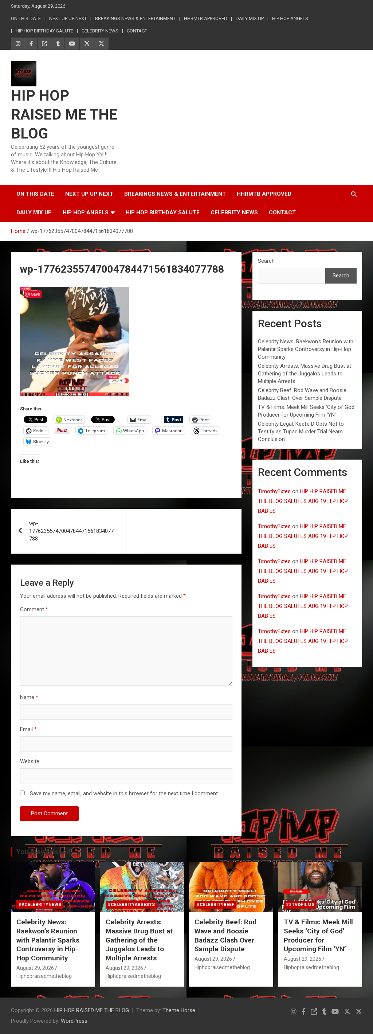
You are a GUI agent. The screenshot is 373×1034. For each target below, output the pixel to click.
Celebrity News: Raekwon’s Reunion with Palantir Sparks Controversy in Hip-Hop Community (305, 349)
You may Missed (43, 851)
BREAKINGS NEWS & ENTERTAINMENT (135, 18)
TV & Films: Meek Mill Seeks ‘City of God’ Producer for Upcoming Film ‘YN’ (318, 935)
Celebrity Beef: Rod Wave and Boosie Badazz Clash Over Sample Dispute (225, 935)
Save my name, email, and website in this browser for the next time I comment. (124, 793)
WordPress (74, 1021)
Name (29, 697)
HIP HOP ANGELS (290, 18)
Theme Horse (178, 1010)
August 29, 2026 (35, 968)
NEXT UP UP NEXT (68, 18)
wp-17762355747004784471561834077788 (71, 531)
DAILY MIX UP (250, 18)
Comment (34, 609)
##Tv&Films (300, 904)
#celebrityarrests (131, 904)
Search (266, 261)
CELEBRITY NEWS (100, 31)
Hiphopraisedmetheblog (44, 976)
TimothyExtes (274, 491)
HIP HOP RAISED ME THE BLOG (64, 114)
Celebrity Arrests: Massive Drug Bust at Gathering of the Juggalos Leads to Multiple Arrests (304, 374)
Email (28, 729)
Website (29, 761)
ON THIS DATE (26, 18)
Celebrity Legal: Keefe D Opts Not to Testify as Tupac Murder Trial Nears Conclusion (301, 431)
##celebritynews (40, 904)
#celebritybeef (215, 904)
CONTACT (137, 31)
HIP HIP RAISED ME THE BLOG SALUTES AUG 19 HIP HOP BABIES (303, 501)
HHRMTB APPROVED (205, 18)
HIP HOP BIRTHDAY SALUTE (44, 31)
